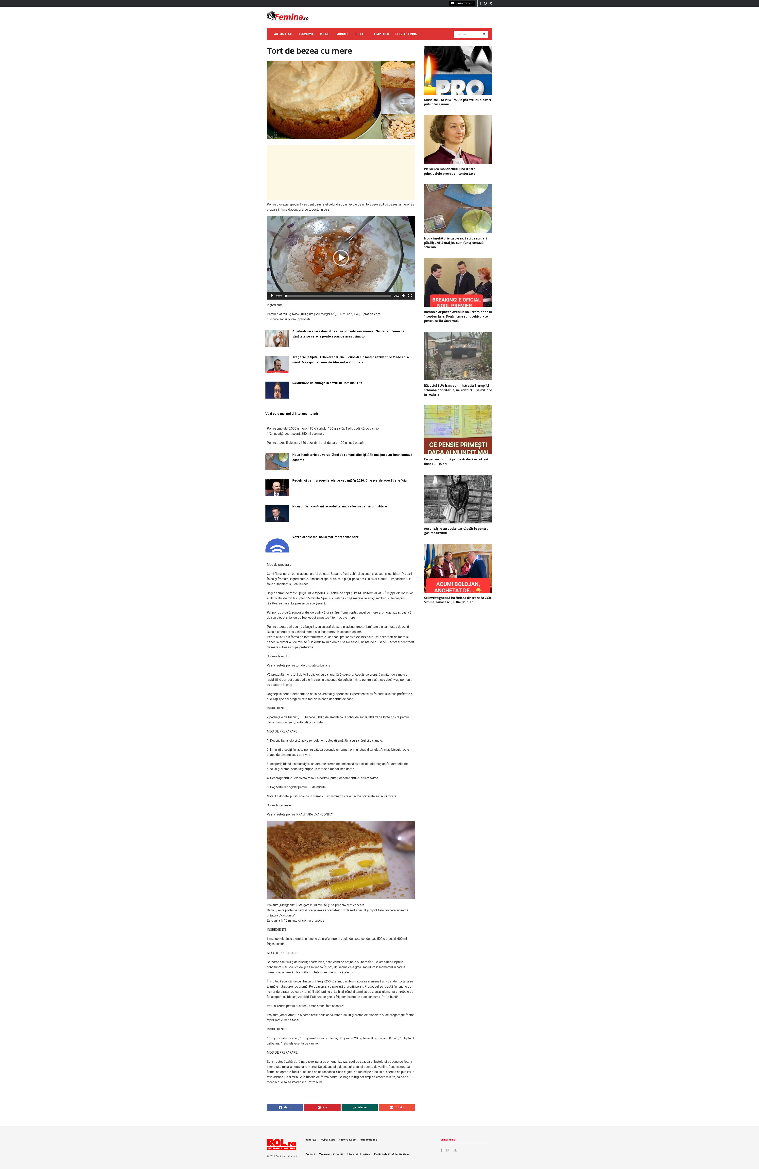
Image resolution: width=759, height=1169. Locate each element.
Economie (306, 34)
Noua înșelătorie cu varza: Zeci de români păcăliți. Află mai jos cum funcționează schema (352, 457)
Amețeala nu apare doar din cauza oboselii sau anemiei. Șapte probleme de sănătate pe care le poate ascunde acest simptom (348, 333)
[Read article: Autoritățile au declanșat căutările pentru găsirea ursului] (458, 499)
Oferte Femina (406, 34)
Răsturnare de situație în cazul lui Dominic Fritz (327, 383)
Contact (292, 1156)
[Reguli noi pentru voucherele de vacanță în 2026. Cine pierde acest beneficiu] (277, 493)
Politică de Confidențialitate (391, 1154)
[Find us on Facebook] (480, 3)
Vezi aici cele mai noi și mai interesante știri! (325, 537)
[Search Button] (484, 34)
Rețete (360, 34)
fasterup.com (347, 1139)
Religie (325, 34)
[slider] (338, 296)
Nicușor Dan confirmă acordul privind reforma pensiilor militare (339, 506)
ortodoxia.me (368, 1139)
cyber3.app (328, 1139)
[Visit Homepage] (288, 17)
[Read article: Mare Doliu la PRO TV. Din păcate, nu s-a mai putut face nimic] (458, 70)
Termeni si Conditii (331, 1154)
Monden (342, 34)
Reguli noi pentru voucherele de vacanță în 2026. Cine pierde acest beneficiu (349, 480)
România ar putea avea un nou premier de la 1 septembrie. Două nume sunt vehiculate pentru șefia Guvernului (458, 316)
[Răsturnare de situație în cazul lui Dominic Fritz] (277, 396)
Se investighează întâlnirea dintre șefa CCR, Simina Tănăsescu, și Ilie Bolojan (458, 600)
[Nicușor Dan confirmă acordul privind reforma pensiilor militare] (277, 519)
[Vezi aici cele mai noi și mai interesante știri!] (277, 550)
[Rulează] (272, 296)
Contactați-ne (463, 3)
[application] (341, 258)
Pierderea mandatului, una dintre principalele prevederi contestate (449, 171)
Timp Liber (381, 34)
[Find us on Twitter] (490, 3)
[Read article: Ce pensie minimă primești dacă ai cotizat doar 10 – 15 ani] (458, 429)
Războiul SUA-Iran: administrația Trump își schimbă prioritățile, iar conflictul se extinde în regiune (458, 390)
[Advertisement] (341, 172)
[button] (341, 258)
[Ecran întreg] (410, 296)
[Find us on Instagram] (485, 3)
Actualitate (283, 34)
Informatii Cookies (358, 1154)
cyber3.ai (311, 1139)
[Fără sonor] (404, 296)
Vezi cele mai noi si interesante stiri (292, 414)
